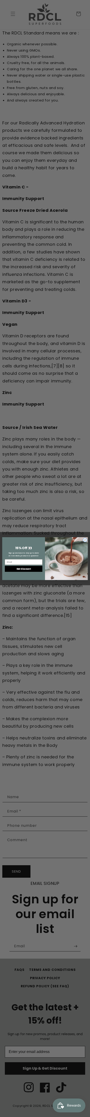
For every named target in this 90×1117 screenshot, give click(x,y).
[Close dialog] (85, 540)
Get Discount (23, 568)
